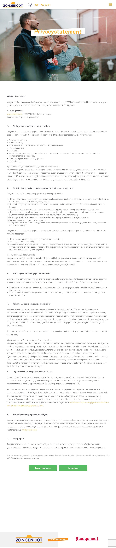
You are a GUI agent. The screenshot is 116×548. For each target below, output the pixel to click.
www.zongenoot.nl (14, 114)
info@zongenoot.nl (29, 430)
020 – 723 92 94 (42, 4)
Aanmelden (73, 468)
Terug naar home (43, 468)
